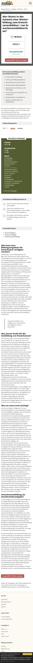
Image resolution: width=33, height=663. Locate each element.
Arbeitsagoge (8, 158)
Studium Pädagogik (10, 234)
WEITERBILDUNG (9, 148)
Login (2, 651)
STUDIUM (7, 142)
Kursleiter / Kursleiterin (11, 171)
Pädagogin (7, 177)
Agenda (3, 607)
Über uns (4, 629)
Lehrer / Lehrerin (9, 173)
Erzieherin (7, 166)
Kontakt (3, 646)
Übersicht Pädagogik (10, 191)
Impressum (4, 631)
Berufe (25, 9)
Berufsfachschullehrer (11, 162)
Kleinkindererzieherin (10, 170)
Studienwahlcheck (6, 619)
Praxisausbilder (9, 179)
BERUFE (6, 156)
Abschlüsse (20, 9)
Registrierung (5, 649)
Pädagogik (13, 9)
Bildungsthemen (6, 602)
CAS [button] (5, 150)
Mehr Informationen (8, 661)
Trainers (6, 187)
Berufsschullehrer (9, 164)
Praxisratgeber (5, 617)
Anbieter (3, 604)
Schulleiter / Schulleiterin (11, 183)
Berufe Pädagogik (10, 233)
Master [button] (6, 144)
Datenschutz (5, 636)
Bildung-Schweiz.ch (5, 9)
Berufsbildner (8, 160)
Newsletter (4, 599)
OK (27, 654)
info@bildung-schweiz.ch (8, 587)
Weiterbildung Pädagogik (12, 236)
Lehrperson (7, 175)
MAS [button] (5, 152)
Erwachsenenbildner (10, 168)
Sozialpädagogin (9, 185)
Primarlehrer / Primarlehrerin (13, 181)
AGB (2, 634)
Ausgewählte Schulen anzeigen (16, 60)
